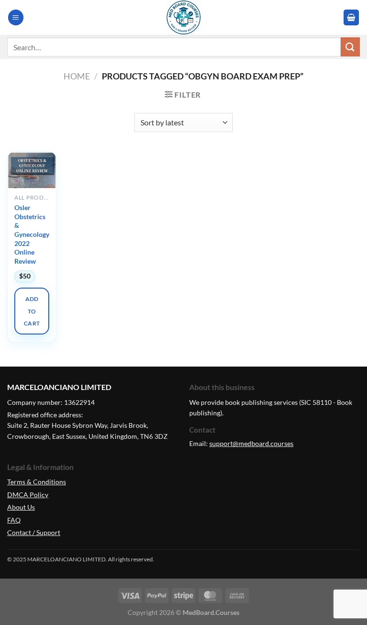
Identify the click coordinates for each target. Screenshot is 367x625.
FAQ (14, 520)
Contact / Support (33, 532)
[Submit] (350, 46)
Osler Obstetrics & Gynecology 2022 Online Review (31, 234)
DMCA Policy (27, 495)
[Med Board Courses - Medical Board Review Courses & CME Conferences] (183, 17)
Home (77, 76)
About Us (21, 507)
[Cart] (351, 17)
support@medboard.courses (251, 443)
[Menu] (15, 17)
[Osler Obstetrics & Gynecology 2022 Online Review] (32, 177)
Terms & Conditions (36, 482)
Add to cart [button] (32, 311)
